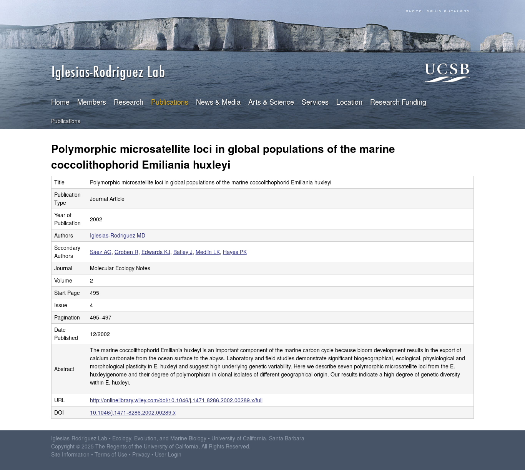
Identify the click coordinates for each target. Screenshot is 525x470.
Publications (169, 102)
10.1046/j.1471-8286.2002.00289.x (133, 412)
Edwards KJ (155, 252)
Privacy (141, 454)
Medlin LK (208, 252)
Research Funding (398, 102)
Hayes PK (235, 252)
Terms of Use (111, 454)
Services (315, 102)
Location (349, 102)
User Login (168, 454)
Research (128, 102)
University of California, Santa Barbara (257, 438)
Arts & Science (271, 102)
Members (91, 102)
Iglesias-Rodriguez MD (117, 235)
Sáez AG (100, 252)
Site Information (70, 454)
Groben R (126, 252)
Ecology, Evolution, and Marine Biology (159, 438)
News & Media (218, 102)
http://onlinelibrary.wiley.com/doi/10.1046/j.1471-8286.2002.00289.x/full (176, 400)
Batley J (183, 252)
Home (60, 102)
